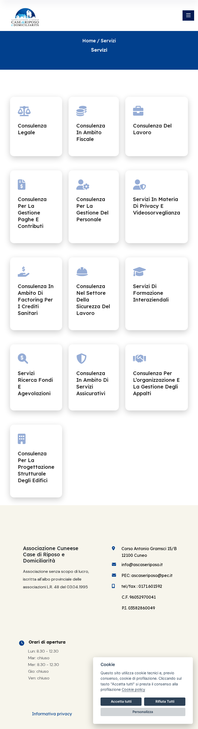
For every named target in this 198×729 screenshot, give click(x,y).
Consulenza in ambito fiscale (90, 132)
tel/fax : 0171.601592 (141, 586)
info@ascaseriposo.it (142, 564)
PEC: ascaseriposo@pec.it (146, 575)
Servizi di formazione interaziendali (151, 293)
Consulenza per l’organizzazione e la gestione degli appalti (156, 383)
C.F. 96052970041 (139, 597)
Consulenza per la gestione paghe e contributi (32, 212)
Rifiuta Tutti (164, 701)
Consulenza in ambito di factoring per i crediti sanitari (36, 299)
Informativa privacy (52, 713)
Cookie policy (133, 689)
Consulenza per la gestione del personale (92, 209)
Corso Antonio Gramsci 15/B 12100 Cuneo (149, 552)
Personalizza (143, 712)
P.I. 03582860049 (138, 608)
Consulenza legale (32, 129)
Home (89, 41)
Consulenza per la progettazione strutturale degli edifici (36, 467)
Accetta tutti (121, 701)
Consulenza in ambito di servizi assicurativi (92, 383)
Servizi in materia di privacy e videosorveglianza (156, 206)
